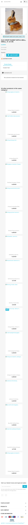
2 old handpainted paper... (14, 351)
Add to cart (13, 55)
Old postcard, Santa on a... (14, 278)
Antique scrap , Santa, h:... (14, 327)
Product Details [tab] (7, 64)
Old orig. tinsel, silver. (14, 302)
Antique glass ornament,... (14, 110)
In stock (5, 67)
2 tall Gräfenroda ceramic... (14, 134)
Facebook (2, 495)
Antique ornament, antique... (14, 375)
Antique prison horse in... (14, 230)
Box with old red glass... (14, 423)
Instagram (6, 495)
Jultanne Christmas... (14, 399)
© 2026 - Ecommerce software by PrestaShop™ (12, 523)
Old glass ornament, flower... (14, 182)
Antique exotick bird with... (14, 206)
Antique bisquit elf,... (14, 158)
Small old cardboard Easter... (14, 447)
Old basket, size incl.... (14, 254)
